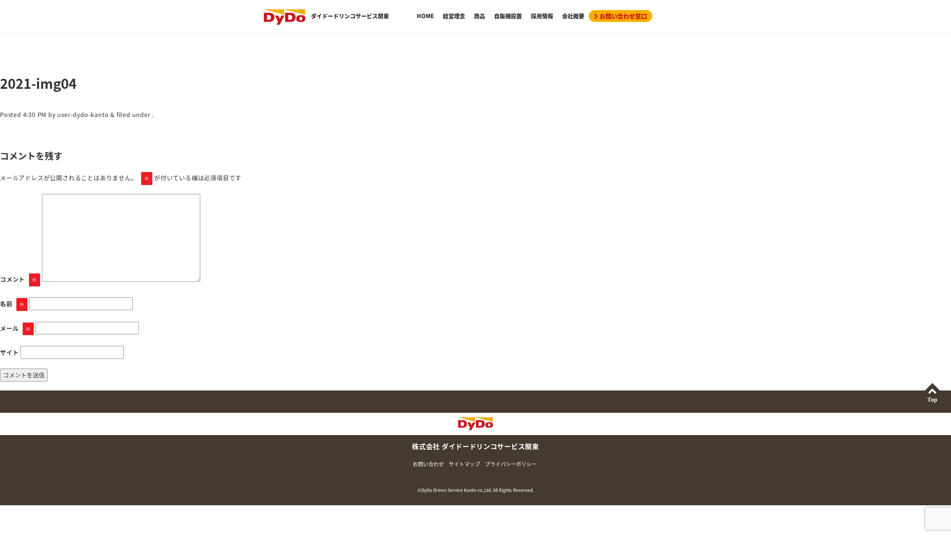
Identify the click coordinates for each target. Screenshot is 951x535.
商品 (479, 16)
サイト (9, 352)
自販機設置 (508, 16)
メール (15, 328)
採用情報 (542, 16)
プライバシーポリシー (511, 463)
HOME (425, 16)
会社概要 (573, 16)
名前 (12, 303)
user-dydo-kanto (82, 114)
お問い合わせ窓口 (622, 16)
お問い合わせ (428, 463)
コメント (18, 279)
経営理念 (454, 16)
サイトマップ (464, 463)
